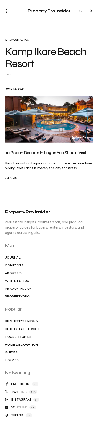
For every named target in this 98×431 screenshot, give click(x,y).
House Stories (18, 337)
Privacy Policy (18, 288)
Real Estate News (21, 321)
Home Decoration (21, 344)
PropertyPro (17, 296)
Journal (13, 257)
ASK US (11, 177)
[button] (8, 11)
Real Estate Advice (22, 329)
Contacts (14, 265)
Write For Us (17, 281)
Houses (12, 360)
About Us (13, 273)
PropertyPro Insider (49, 11)
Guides (11, 352)
